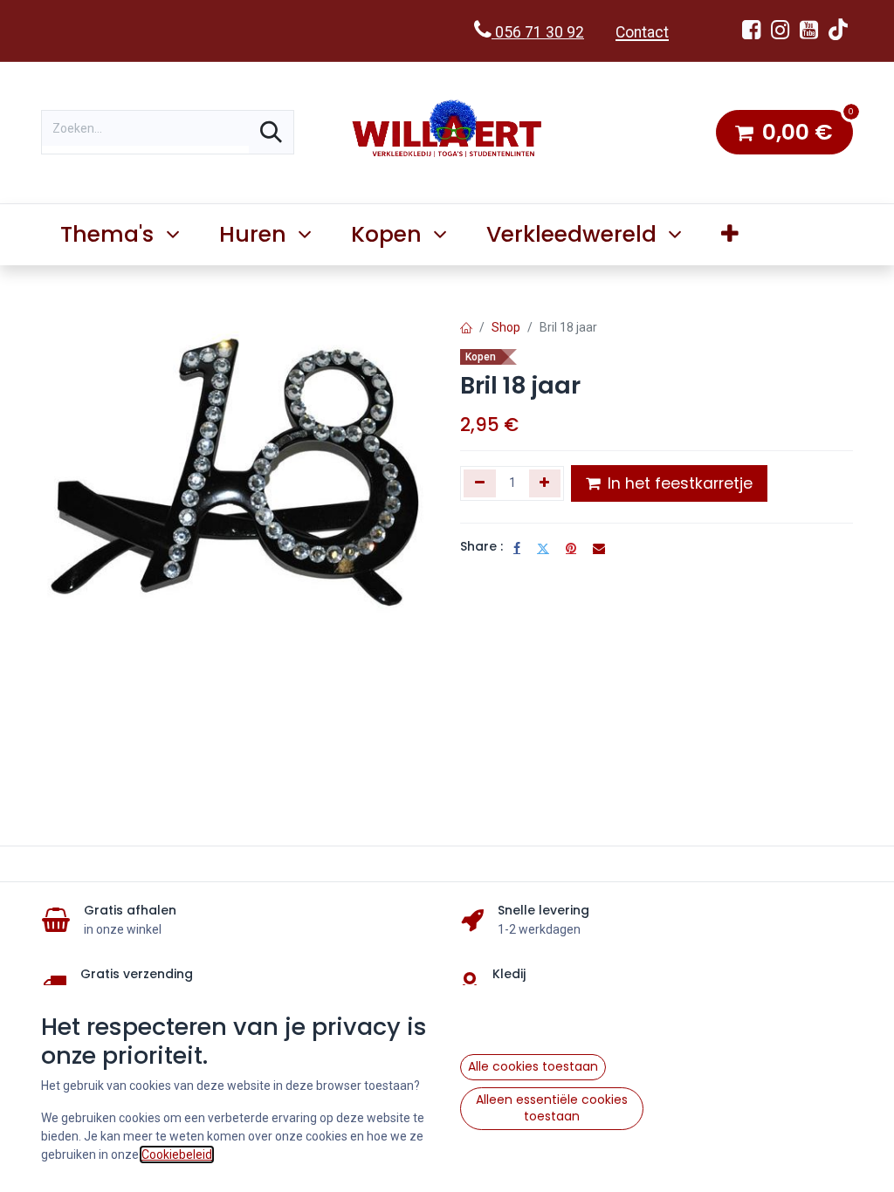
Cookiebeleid (176, 1154)
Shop (506, 327)
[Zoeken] (271, 132)
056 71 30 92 (538, 32)
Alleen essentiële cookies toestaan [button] (552, 1108)
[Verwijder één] (480, 483)
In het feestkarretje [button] (678, 483)
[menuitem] (730, 234)
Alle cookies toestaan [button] (533, 1066)
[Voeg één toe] (545, 483)
